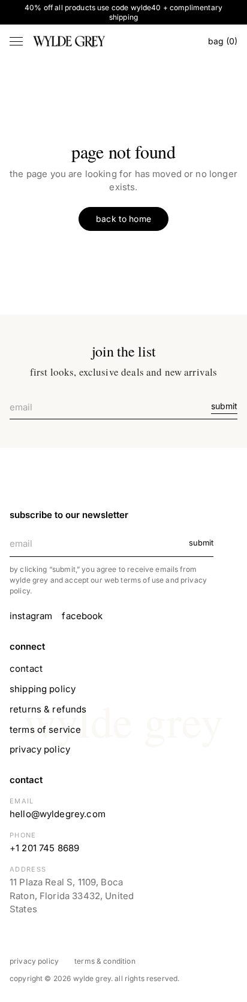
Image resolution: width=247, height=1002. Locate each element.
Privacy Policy (40, 749)
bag (222, 41)
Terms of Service (45, 729)
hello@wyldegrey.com (58, 814)
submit (224, 406)
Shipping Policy (43, 689)
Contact (26, 668)
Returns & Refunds (48, 709)
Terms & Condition (104, 961)
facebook (82, 616)
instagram (31, 616)
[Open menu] (16, 41)
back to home (123, 219)
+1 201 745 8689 (44, 848)
